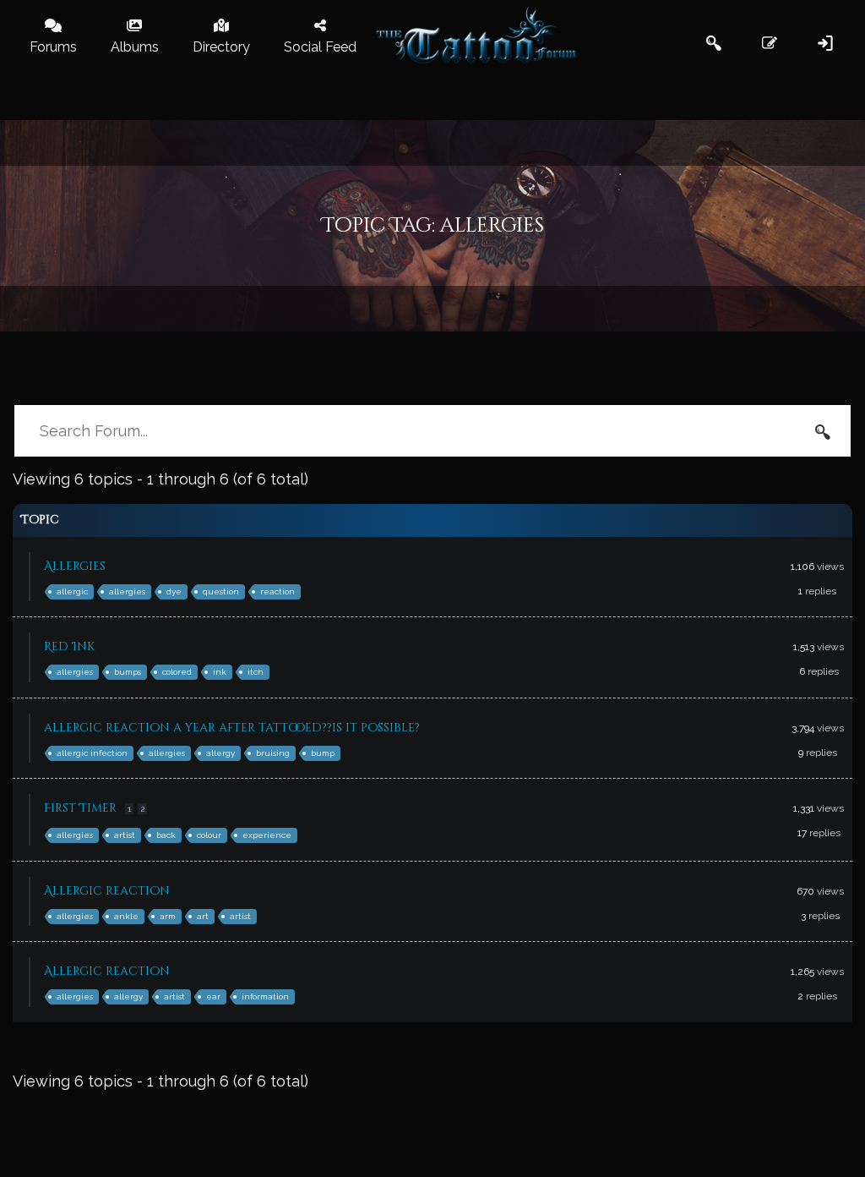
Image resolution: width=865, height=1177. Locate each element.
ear (213, 996)
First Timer (80, 808)
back (166, 835)
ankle (126, 916)
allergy (220, 753)
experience (266, 835)
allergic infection (92, 753)
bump (323, 753)
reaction (277, 591)
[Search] (823, 431)
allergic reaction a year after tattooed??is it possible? (232, 728)
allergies (127, 591)
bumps (127, 671)
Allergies (75, 566)
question (221, 591)
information (265, 996)
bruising (273, 753)
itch (256, 671)
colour (209, 835)
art (203, 916)
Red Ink (69, 646)
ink (219, 671)
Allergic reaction (107, 891)
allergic (72, 591)
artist (124, 835)
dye (174, 591)
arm (168, 916)
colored (177, 671)
